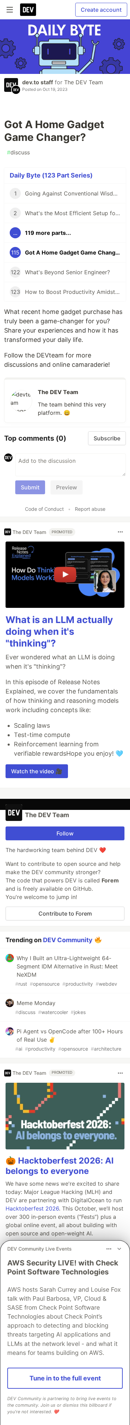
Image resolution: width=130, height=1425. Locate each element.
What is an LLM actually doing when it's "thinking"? (59, 631)
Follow (65, 833)
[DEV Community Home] (28, 10)
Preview (66, 487)
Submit (30, 487)
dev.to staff (37, 82)
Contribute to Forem (65, 913)
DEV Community (68, 939)
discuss (18, 152)
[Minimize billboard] (119, 1248)
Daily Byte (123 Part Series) (51, 175)
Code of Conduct (44, 509)
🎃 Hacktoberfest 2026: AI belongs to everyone (60, 1166)
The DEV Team (83, 82)
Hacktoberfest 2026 (32, 1208)
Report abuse (90, 509)
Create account (101, 9)
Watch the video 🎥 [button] (36, 771)
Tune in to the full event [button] (65, 1378)
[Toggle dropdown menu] (120, 531)
